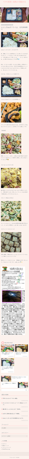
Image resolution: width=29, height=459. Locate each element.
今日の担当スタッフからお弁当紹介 (7, 24)
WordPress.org (6, 449)
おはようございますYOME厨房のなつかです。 (13, 418)
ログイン (4, 443)
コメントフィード (6, 447)
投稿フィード (5, 445)
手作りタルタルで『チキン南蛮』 (10, 398)
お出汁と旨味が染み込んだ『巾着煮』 (11, 413)
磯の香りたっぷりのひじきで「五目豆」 (12, 409)
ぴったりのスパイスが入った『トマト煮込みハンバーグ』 (15, 403)
